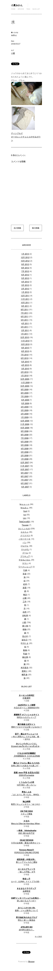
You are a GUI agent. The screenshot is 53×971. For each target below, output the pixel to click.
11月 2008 (24, 424)
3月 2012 (25, 285)
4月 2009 (24, 406)
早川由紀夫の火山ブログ (26, 917)
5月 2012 (25, 278)
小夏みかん (17, 5)
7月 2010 (24, 354)
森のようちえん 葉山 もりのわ (27, 762)
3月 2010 (25, 368)
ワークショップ (25, 566)
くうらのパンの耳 (26, 782)
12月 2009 (24, 379)
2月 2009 (24, 413)
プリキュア (25, 556)
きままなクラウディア (26, 888)
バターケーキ (24, 539)
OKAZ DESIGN (26, 840)
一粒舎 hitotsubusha (26, 830)
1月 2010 (24, 375)
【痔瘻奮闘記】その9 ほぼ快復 (26, 755)
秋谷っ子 (26, 878)
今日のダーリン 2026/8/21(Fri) (26, 707)
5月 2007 (25, 486)
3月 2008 (24, 452)
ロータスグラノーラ (26, 869)
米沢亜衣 (24, 667)
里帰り (25, 671)
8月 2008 (24, 434)
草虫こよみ (26, 791)
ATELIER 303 (26, 927)
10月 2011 (25, 302)
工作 (24, 601)
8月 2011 (24, 309)
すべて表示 (38, 936)
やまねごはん (24, 559)
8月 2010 (25, 351)
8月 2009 (24, 393)
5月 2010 (25, 361)
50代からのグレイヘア (26, 717)
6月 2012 (25, 274)
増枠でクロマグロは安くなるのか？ (26, 726)
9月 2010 (25, 347)
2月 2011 (25, 330)
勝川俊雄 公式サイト (27, 724)
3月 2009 (24, 410)
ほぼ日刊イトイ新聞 (26, 704)
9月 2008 (24, 431)
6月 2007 (24, 483)
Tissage (25, 525)
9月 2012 (25, 264)
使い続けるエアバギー (26, 900)
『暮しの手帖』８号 (26, 871)
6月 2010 (24, 358)
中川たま (24, 643)
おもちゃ (24, 532)
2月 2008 (24, 455)
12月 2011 (25, 295)
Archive (21, 9)
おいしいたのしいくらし (26, 743)
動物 (25, 650)
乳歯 (25, 653)
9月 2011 (25, 306)
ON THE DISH (26, 811)
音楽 (24, 573)
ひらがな (25, 549)
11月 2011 (25, 299)
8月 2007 (24, 476)
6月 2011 (24, 316)
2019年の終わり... (26, 929)
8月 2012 (25, 267)
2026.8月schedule (26, 775)
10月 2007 (24, 469)
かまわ (26, 820)
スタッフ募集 (26, 813)
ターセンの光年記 (26, 695)
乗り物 (25, 625)
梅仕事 (25, 657)
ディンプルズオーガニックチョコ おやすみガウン (26, 136)
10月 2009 (24, 386)
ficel (25, 511)
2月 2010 (24, 372)
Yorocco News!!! (26, 849)
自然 (24, 612)
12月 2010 (24, 337)
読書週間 (26, 698)
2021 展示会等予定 (26, 833)
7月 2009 (24, 396)
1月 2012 (25, 292)
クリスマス (25, 535)
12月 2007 (24, 462)
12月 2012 (25, 257)
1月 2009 (24, 417)
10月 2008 (24, 427)
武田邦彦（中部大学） (26, 859)
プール (25, 552)
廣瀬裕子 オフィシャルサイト (26, 714)
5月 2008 (24, 445)
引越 (25, 570)
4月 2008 (24, 448)
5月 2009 (25, 403)
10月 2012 (25, 260)
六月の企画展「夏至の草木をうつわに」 (28, 842)
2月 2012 (25, 288)
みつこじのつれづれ (26, 907)
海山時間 (26, 801)
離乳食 (25, 674)
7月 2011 (24, 313)
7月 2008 (24, 438)
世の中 (25, 636)
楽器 (24, 587)
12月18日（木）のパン (26, 784)
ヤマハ (25, 563)
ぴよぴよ (24, 545)
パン (24, 542)
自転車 (25, 615)
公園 (24, 598)
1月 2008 (24, 459)
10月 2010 (25, 344)
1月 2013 (25, 253)
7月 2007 (24, 479)
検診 (25, 594)
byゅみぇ (25, 507)
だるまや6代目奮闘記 (26, 753)
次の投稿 (17, 228)
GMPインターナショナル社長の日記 (27, 898)
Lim (24, 518)
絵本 (25, 584)
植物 (24, 629)
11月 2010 (25, 340)
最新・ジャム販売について (26, 910)
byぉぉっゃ (24, 504)
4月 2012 (25, 281)
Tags (28, 9)
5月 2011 (24, 320)
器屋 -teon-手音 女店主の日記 (26, 772)
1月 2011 (24, 333)
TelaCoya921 (24, 521)
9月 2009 (24, 389)
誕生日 (25, 639)
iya (24, 514)
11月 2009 (25, 382)
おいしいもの (24, 528)
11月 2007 (24, 466)
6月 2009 (25, 399)
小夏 (13, 53)
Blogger (31, 961)
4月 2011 (25, 323)
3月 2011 (24, 326)
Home (13, 9)
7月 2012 (25, 271)
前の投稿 (35, 228)
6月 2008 (24, 441)
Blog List (36, 9)
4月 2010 (25, 365)
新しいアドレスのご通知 (26, 862)
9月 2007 (24, 472)
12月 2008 (24, 420)
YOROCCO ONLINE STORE (26, 852)
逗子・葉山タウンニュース (26, 733)
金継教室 (26, 891)
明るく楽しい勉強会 (26, 920)
